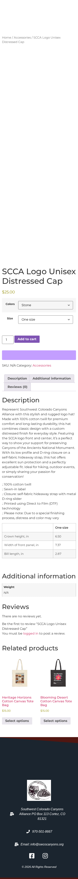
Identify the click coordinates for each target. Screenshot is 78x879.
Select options (17, 721)
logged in (30, 633)
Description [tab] (17, 378)
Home (6, 37)
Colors (10, 304)
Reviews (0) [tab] (17, 387)
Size (10, 318)
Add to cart (27, 339)
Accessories (22, 37)
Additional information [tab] (52, 378)
